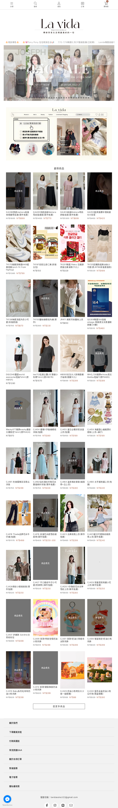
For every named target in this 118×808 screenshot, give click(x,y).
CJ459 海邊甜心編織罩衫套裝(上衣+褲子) (99, 430)
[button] (29, 97)
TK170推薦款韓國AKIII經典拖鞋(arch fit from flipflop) (17, 267)
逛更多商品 (59, 706)
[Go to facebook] (7, 799)
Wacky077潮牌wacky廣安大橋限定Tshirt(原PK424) (18, 430)
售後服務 (13, 768)
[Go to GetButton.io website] (7, 805)
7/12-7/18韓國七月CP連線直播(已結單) (76, 42)
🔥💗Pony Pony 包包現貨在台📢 (38, 42)
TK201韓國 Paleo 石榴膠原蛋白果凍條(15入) (72, 265)
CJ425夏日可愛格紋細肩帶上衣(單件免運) (98, 535)
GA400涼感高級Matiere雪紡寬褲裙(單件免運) (44, 213)
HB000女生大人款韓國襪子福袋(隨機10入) (72, 375)
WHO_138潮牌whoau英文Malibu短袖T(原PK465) (99, 375)
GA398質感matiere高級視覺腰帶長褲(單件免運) (17, 213)
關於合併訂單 (15, 759)
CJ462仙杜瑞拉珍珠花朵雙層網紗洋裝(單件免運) (44, 483)
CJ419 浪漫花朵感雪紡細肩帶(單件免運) (45, 535)
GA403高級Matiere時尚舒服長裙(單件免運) (71, 213)
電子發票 (13, 777)
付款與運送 (14, 741)
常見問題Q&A (15, 750)
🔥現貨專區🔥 (12, 42)
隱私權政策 (14, 786)
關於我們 (13, 723)
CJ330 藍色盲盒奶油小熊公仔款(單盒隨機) (99, 692)
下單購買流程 (15, 732)
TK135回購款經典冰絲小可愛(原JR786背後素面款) (99, 265)
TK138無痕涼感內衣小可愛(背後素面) (17, 320)
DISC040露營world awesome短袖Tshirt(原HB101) (17, 377)
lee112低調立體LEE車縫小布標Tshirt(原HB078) (45, 375)
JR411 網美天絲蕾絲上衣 (71, 319)
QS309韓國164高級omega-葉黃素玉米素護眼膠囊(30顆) (99, 322)
